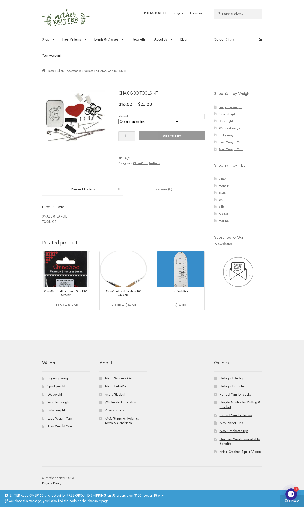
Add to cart (172, 135)
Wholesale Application (120, 402)
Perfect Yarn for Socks (235, 394)
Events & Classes (106, 39)
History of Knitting (232, 378)
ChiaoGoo (140, 163)
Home (50, 71)
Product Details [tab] (83, 189)
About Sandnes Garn (119, 378)
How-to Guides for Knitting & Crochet (240, 404)
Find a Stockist (115, 394)
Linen (222, 179)
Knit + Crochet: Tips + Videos (240, 451)
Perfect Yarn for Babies (236, 415)
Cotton (223, 193)
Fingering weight (230, 107)
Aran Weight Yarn (231, 149)
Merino (224, 221)
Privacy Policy (114, 410)
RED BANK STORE (155, 13)
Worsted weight (230, 128)
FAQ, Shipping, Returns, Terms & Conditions (122, 421)
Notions (88, 71)
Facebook (196, 13)
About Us (160, 39)
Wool (222, 200)
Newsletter (139, 39)
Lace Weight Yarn (231, 142)
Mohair (224, 186)
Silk (221, 207)
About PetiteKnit (116, 386)
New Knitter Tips (231, 423)
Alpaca (223, 214)
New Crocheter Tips (234, 431)
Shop (45, 39)
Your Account (51, 55)
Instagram (178, 13)
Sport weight (228, 114)
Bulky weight (227, 135)
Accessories (74, 71)
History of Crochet (232, 386)
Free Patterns (71, 39)
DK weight (226, 121)
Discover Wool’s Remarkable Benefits (240, 441)
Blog (183, 39)
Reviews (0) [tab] (164, 189)
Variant (123, 116)
